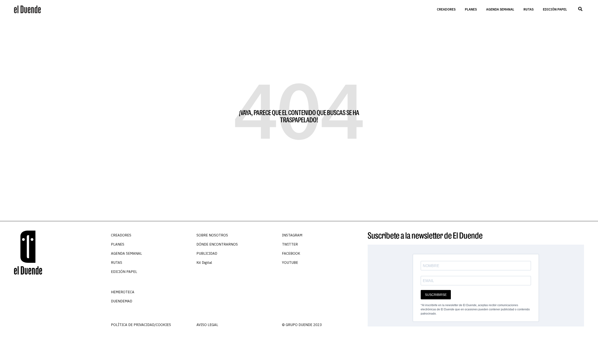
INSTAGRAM (292, 235)
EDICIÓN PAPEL (555, 9)
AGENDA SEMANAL (500, 9)
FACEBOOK (291, 253)
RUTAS (528, 9)
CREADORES (446, 9)
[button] (580, 9)
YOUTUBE (290, 262)
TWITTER (290, 244)
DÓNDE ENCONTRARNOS (217, 244)
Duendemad (121, 301)
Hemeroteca (122, 292)
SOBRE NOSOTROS (212, 235)
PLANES (471, 9)
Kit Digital (204, 262)
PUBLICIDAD (206, 253)
